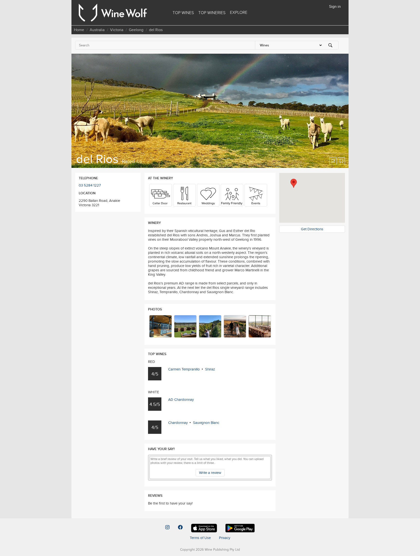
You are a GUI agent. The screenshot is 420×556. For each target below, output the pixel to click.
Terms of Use (200, 537)
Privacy (224, 537)
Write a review (210, 472)
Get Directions (312, 228)
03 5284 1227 (90, 185)
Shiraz (210, 369)
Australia (97, 30)
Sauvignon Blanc (206, 422)
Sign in (335, 6)
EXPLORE (238, 12)
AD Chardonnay (181, 399)
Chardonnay (178, 422)
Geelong (136, 30)
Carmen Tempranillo (184, 369)
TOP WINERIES (212, 13)
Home (79, 30)
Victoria (116, 30)
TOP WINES (183, 13)
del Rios (156, 30)
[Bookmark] (341, 161)
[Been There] (333, 161)
